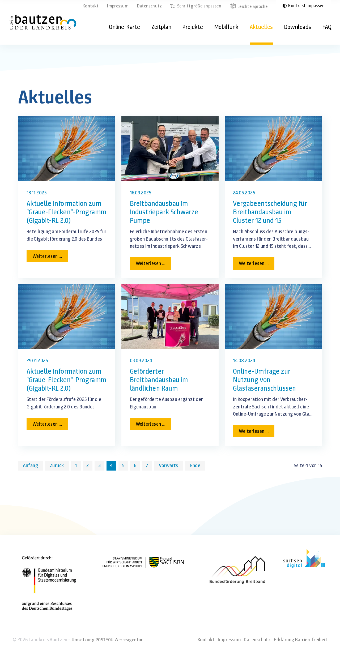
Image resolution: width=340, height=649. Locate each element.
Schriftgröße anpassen (199, 6)
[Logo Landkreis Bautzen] (43, 22)
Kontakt (91, 6)
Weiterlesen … (50, 257)
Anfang (30, 465)
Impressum (118, 6)
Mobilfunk (226, 27)
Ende (195, 465)
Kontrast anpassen (306, 5)
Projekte (192, 27)
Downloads (297, 27)
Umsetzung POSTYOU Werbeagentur (107, 640)
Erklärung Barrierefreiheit (301, 640)
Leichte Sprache (252, 6)
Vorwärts (168, 465)
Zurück (57, 465)
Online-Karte (124, 27)
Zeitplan (161, 27)
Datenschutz (149, 6)
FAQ (327, 27)
